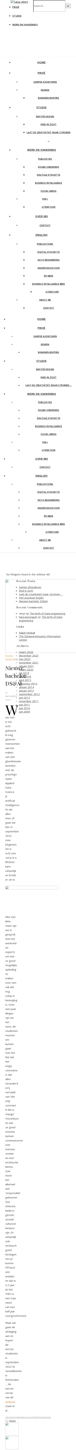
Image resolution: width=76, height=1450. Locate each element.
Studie (17, 15)
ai (6, 1417)
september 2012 (29, 694)
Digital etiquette (48, 252)
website (10, 1401)
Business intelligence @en (48, 283)
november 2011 (29, 701)
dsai (35, 1417)
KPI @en (48, 275)
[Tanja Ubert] (19, 2)
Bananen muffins (48, 97)
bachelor (11, 1417)
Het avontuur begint (31, 597)
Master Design (45, 116)
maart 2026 (26, 652)
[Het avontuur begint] (12, 1434)
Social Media (49, 191)
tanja (12, 1420)
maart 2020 (26, 669)
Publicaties (45, 158)
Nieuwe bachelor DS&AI (33, 601)
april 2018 (25, 676)
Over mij (41, 216)
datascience (27, 1417)
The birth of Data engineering (47, 613)
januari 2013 (26, 690)
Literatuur (48, 206)
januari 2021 (26, 666)
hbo (39, 1417)
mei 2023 (24, 659)
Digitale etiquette (48, 174)
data (18, 1417)
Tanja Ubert (30, 49)
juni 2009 (24, 711)
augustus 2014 (28, 683)
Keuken (45, 90)
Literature (52, 291)
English (42, 234)
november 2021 (29, 662)
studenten (46, 1417)
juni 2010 (24, 708)
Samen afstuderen (30, 587)
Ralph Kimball (27, 632)
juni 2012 (24, 697)
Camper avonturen (45, 81)
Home (41, 62)
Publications (45, 243)
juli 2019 (24, 673)
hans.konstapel (28, 617)
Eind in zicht (48, 124)
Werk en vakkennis (25, 24)
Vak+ (45, 198)
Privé (41, 73)
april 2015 (25, 680)
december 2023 (29, 655)
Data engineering (49, 259)
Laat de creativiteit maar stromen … (49, 385)
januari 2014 (26, 687)
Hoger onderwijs (48, 166)
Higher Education (49, 267)
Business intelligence (48, 182)
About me (45, 299)
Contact (45, 225)
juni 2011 (24, 704)
